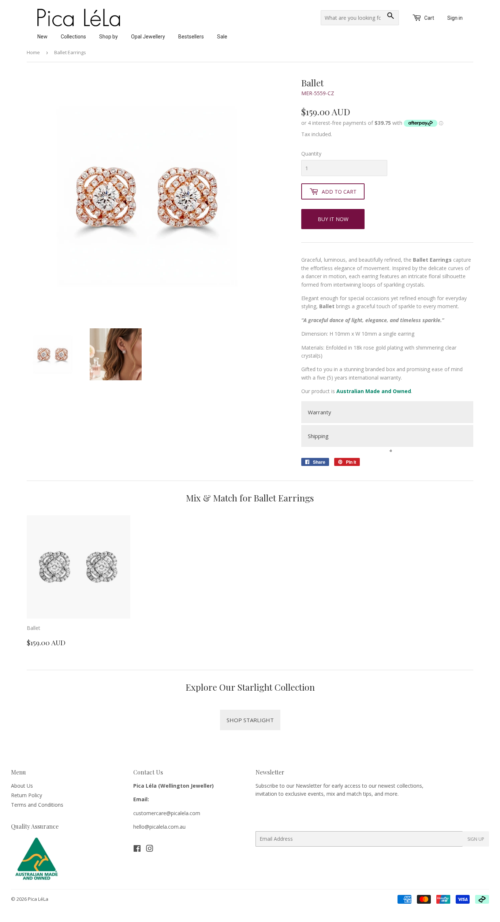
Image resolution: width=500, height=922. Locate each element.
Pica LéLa (38, 899)
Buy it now (333, 219)
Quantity (311, 153)
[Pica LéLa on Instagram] (149, 849)
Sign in (455, 18)
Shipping (318, 436)
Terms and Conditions (37, 804)
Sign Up (475, 839)
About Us (22, 785)
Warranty (319, 412)
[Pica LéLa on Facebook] (137, 849)
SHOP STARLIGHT (250, 720)
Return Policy (26, 795)
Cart (428, 18)
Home (33, 52)
